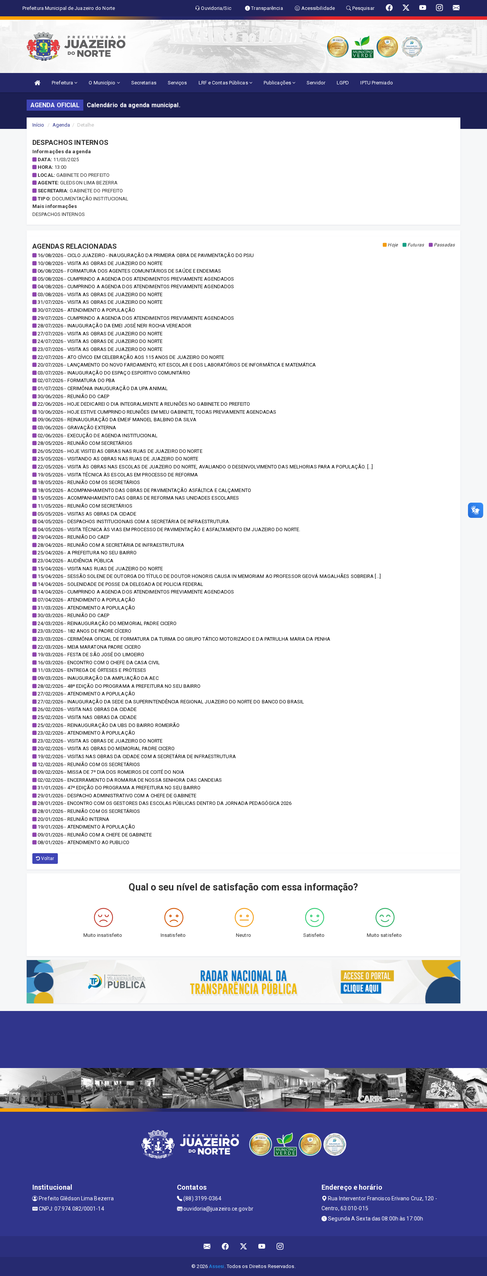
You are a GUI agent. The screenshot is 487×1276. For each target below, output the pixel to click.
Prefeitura (63, 83)
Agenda (61, 125)
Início (38, 125)
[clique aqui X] (243, 1246)
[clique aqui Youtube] (262, 1246)
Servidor (316, 83)
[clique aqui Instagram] (280, 1246)
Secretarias (143, 83)
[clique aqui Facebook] (225, 1246)
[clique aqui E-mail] (207, 1246)
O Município (102, 83)
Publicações (278, 83)
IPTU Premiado (376, 83)
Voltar (47, 858)
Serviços (177, 83)
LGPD (343, 83)
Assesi (216, 1266)
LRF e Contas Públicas (224, 83)
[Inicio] (37, 82)
